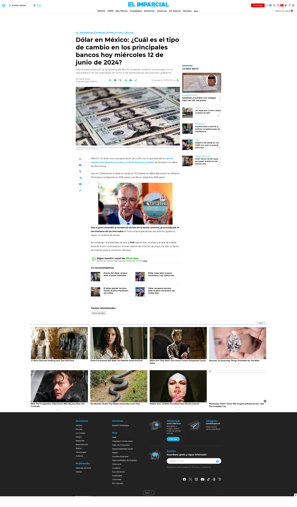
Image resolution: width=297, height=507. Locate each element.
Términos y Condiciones (201, 467)
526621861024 (174, 423)
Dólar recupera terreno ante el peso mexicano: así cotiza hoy (161, 290)
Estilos (79, 448)
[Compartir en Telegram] (125, 80)
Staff (114, 437)
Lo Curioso (80, 433)
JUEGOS (101, 11)
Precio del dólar (120, 32)
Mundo (79, 429)
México (79, 425)
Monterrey (149, 11)
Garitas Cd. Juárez (282, 11)
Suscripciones (118, 472)
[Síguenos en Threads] (289, 5)
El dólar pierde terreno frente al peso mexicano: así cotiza (116, 290)
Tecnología (81, 452)
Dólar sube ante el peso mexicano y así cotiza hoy (161, 274)
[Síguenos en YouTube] (282, 5)
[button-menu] (3, 5)
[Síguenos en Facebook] (270, 5)
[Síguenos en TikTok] (286, 5)
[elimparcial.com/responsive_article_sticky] (295, 495)
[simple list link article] (201, 84)
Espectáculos (82, 444)
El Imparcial (85, 32)
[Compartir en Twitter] (120, 80)
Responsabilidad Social (122, 449)
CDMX (110, 11)
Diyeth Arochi (84, 79)
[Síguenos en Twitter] (274, 5)
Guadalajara (136, 11)
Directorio (116, 464)
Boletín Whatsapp (120, 425)
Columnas (162, 11)
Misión (115, 453)
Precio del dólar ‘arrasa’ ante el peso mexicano (115, 274)
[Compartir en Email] (130, 80)
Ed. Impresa (175, 11)
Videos (79, 472)
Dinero (101, 32)
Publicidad (117, 476)
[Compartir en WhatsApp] (110, 80)
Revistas (187, 11)
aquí (145, 261)
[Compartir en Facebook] (115, 80)
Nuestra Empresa (120, 456)
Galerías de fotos (83, 468)
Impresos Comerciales (122, 441)
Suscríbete (257, 5)
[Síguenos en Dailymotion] (293, 5)
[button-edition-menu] (273, 11)
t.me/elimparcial (213, 423)
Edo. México (122, 11)
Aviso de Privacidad (121, 445)
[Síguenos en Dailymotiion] (220, 479)
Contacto (116, 468)
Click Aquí (173, 439)
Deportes (80, 441)
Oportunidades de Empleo (124, 460)
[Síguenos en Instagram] (278, 5)
